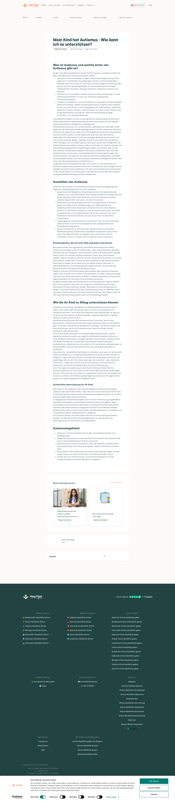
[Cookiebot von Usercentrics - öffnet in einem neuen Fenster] (17, 797)
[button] (91, 5)
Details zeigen (111, 797)
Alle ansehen (116, 482)
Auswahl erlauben (154, 788)
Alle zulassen (154, 781)
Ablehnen (154, 794)
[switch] (63, 797)
